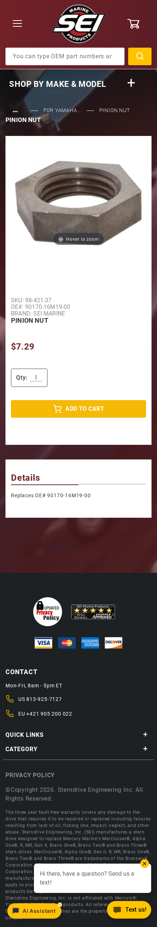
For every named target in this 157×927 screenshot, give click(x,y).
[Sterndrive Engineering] (78, 23)
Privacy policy (30, 775)
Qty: (22, 377)
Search (140, 56)
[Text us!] (129, 912)
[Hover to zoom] (78, 202)
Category (21, 749)
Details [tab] (25, 478)
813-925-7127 (44, 699)
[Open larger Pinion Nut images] (78, 202)
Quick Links (24, 734)
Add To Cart (84, 408)
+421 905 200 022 (49, 714)
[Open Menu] (17, 24)
